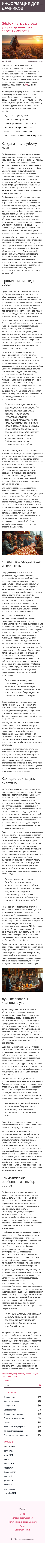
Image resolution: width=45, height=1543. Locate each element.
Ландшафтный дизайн (13, 1431)
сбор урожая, (19, 1373)
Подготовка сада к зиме (14, 1418)
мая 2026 (8, 1459)
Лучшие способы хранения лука (18, 131)
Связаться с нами (22, 1530)
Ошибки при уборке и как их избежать (20, 123)
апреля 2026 (9, 1463)
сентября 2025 (10, 1493)
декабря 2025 (9, 1480)
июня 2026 (8, 1455)
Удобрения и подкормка (14, 1426)
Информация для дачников (20, 6)
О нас (22, 1514)
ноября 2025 (9, 1484)
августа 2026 (9, 1446)
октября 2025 (9, 1489)
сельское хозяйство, (11, 1376)
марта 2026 (8, 1468)
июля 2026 (8, 1451)
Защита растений (11, 1401)
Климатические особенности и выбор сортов (23, 135)
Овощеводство (10, 1405)
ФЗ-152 (22, 1526)
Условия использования (22, 1518)
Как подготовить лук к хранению (18, 127)
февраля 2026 (10, 1472)
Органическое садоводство (16, 1435)
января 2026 (9, 1476)
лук (26, 85)
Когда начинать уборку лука (16, 115)
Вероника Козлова (35, 61)
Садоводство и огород (13, 1414)
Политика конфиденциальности (23, 1522)
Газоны (7, 1422)
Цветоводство (10, 1410)
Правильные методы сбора (16, 119)
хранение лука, (31, 1373)
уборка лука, (7, 1373)
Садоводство (9, 1397)
